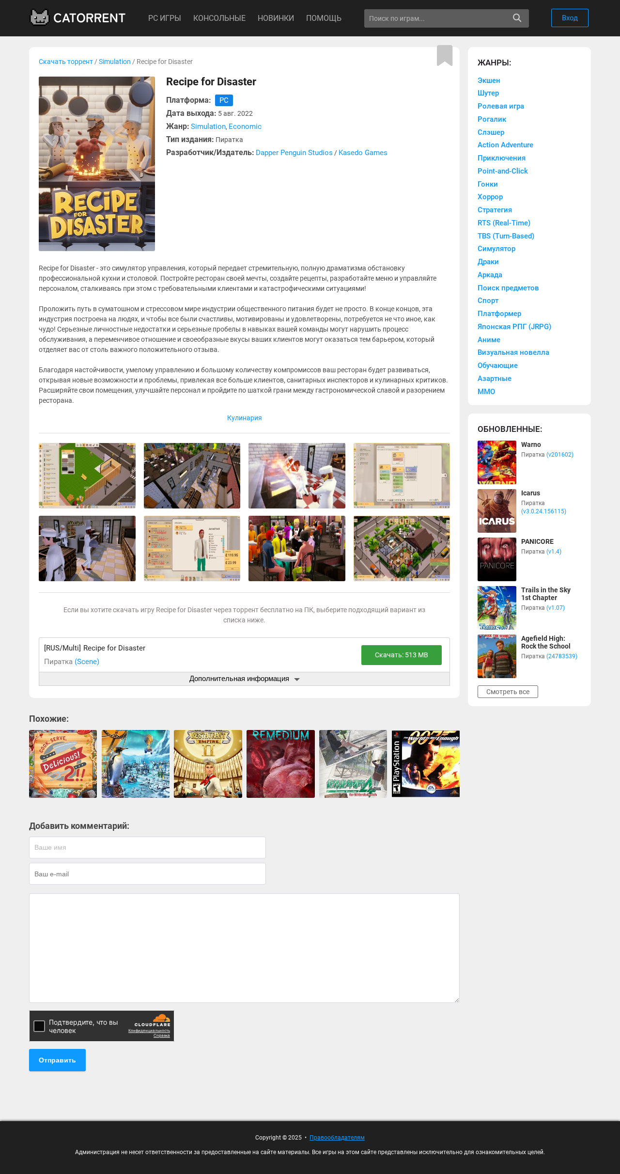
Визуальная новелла (513, 352)
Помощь (323, 18)
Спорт (488, 300)
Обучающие (498, 365)
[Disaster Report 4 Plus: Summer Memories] (353, 764)
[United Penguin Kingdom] (136, 764)
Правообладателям (337, 1137)
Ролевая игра (501, 106)
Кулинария (244, 418)
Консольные (219, 18)
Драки (488, 261)
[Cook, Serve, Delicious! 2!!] (63, 764)
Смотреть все (507, 692)
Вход (570, 18)
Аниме (489, 339)
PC (224, 100)
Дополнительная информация (239, 678)
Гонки (488, 184)
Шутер (488, 93)
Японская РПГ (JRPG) (514, 326)
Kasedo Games (363, 152)
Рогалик (492, 119)
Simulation (115, 61)
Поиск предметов (508, 288)
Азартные (495, 378)
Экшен (489, 80)
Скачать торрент (66, 61)
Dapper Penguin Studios (294, 152)
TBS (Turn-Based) (506, 236)
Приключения (502, 158)
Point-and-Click (503, 171)
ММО (486, 391)
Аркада (490, 274)
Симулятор (496, 248)
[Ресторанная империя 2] (208, 764)
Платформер (499, 313)
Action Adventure (505, 145)
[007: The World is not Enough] (426, 764)
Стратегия (495, 210)
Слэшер (491, 132)
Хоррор (490, 196)
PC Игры (164, 18)
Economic (245, 126)
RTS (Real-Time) (504, 223)
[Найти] (517, 18)
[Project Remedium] (280, 764)
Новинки (276, 18)
